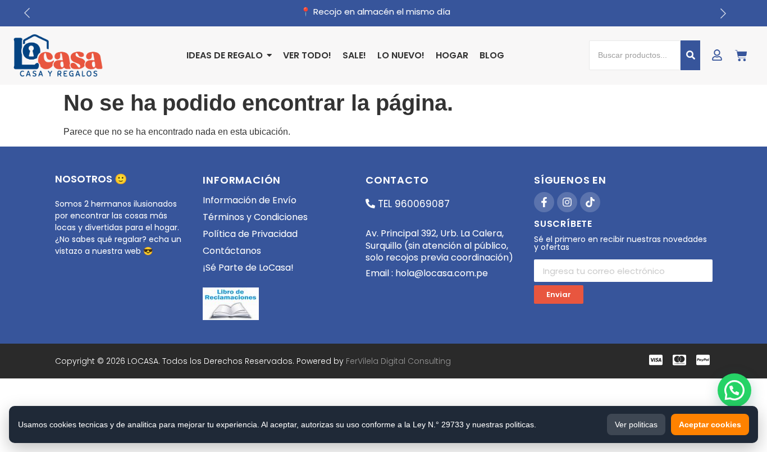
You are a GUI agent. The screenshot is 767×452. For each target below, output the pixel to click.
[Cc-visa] (656, 360)
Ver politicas (636, 424)
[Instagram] (567, 202)
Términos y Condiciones (255, 217)
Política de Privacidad (250, 233)
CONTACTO (397, 180)
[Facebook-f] (544, 202)
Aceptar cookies (710, 424)
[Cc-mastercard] (679, 360)
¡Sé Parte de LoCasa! (248, 267)
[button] (734, 390)
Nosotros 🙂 (91, 179)
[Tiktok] (590, 202)
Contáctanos (232, 250)
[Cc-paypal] (703, 360)
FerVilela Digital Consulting (398, 361)
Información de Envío (249, 200)
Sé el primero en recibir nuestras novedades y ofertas (620, 244)
